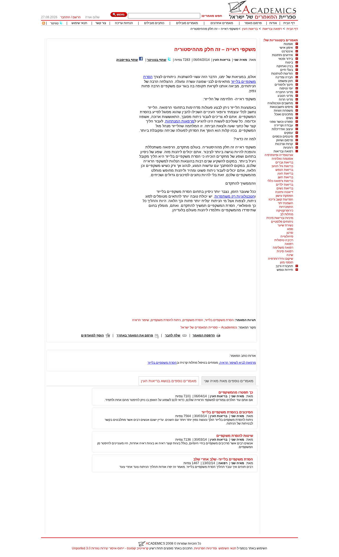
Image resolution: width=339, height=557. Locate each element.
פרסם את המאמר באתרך (135, 335)
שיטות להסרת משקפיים (234, 436)
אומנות (288, 44)
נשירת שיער (285, 225)
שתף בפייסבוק (127, 60)
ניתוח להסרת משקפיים (166, 320)
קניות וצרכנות (284, 144)
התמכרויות (286, 207)
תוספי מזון (286, 262)
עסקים (288, 133)
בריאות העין (250, 29)
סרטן (290, 233)
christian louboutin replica (20, 555)
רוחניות (288, 147)
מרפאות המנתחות (179, 121)
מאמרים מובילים (187, 23)
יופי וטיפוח (286, 88)
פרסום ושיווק (284, 140)
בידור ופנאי (285, 59)
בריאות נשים (284, 188)
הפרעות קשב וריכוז (281, 199)
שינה (290, 255)
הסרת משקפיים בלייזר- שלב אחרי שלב (223, 459)
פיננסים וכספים (283, 136)
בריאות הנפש (284, 170)
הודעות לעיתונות (282, 73)
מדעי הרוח (286, 99)
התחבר (65, 17)
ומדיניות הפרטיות (205, 548)
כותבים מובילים (154, 23)
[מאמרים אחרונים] (43, 23)
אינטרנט (287, 51)
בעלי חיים (286, 70)
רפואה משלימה (283, 247)
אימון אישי (286, 47)
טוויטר (54, 23)
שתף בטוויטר (156, 60)
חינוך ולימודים (284, 84)
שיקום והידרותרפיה (280, 259)
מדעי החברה (284, 92)
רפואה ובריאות (272, 29)
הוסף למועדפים (92, 335)
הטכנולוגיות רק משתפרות (235, 196)
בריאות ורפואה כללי (280, 181)
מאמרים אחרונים (222, 23)
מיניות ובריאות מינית (279, 218)
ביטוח (289, 62)
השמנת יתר (285, 203)
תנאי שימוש (79, 23)
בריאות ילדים (284, 184)
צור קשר (100, 23)
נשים (289, 118)
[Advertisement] (201, 36)
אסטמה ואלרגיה (282, 159)
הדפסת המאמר (204, 335)
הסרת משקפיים (192, 320)
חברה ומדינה (284, 77)
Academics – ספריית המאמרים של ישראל (209, 327)
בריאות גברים (284, 162)
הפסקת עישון (284, 196)
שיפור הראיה (140, 320)
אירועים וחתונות (282, 55)
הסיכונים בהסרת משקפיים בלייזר (227, 412)
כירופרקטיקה (284, 210)
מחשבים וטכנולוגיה (280, 103)
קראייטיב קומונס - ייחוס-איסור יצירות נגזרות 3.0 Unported (110, 548)
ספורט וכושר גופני (281, 122)
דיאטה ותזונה (284, 192)
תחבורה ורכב (284, 266)
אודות (273, 23)
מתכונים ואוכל (283, 114)
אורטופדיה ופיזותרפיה (279, 155)
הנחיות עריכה (124, 23)
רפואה (289, 244)
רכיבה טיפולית (283, 240)
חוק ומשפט (285, 81)
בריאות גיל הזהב (282, 166)
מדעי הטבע (285, 96)
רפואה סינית (285, 251)
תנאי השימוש (227, 548)
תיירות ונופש (285, 270)
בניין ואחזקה (284, 66)
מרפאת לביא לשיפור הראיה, (237, 362)
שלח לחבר (172, 335)
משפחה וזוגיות (283, 110)
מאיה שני (240, 60)
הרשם (77, 17)
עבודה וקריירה (283, 125)
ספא (290, 229)
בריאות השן (285, 177)
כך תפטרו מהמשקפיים (235, 392)
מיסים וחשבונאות (281, 107)
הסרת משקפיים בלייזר (219, 320)
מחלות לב (286, 214)
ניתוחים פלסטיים (282, 221)
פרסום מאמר (253, 23)
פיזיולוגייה (286, 236)
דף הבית (289, 23)
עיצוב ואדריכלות (282, 129)
